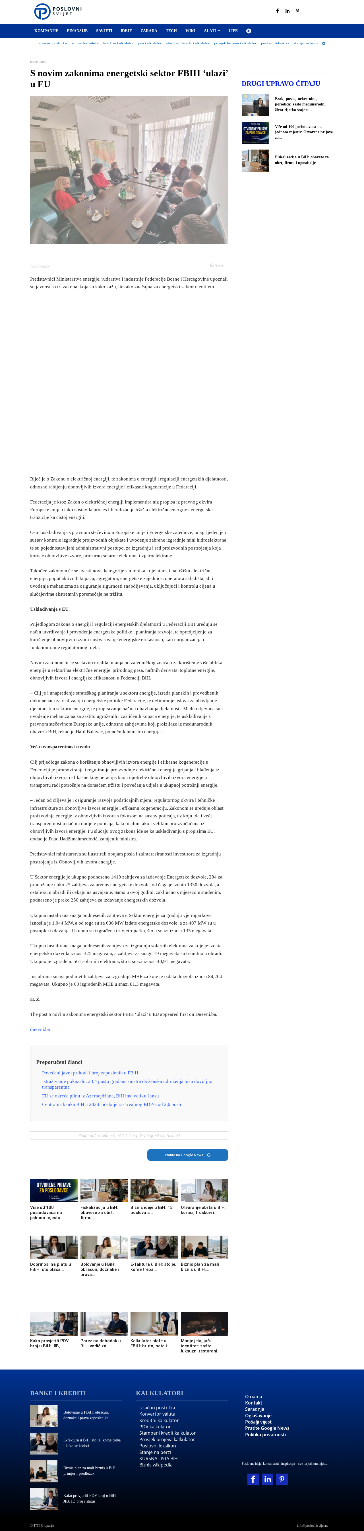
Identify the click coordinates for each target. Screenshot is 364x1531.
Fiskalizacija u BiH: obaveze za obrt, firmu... (99, 1212)
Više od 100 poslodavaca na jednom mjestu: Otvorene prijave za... (304, 132)
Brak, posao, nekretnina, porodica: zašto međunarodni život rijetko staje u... (300, 104)
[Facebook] (277, 11)
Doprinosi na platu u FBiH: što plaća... (50, 1267)
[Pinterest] (297, 11)
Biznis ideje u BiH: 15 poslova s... (152, 1210)
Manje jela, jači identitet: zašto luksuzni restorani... (201, 1346)
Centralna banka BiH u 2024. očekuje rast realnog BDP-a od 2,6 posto (112, 1104)
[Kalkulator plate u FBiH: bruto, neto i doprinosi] (154, 1323)
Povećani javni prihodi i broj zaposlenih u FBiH (90, 1073)
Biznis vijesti (38, 61)
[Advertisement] (129, 383)
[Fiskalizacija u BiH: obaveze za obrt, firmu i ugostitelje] (104, 1190)
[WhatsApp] (135, 252)
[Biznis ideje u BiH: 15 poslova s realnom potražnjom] (154, 1190)
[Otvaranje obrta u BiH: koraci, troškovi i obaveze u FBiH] (204, 1190)
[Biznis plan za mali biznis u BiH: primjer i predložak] (204, 1247)
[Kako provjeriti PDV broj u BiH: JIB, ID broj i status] (54, 1323)
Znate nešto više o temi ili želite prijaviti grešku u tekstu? (129, 1135)
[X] (109, 252)
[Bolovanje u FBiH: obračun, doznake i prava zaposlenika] (104, 1247)
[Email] (161, 252)
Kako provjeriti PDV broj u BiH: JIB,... (49, 1343)
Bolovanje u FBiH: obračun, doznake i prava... (99, 1269)
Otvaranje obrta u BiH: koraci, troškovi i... (203, 1210)
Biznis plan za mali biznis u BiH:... (200, 1267)
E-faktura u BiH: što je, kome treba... (153, 1267)
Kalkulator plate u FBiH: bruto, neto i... (150, 1343)
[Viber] (148, 252)
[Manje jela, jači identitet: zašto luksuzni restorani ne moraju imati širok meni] (204, 1323)
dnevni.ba (40, 1029)
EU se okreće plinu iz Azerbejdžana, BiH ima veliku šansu (100, 1096)
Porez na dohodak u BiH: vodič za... (100, 1343)
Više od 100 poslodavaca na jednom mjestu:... (47, 1212)
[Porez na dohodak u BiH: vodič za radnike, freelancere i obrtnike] (104, 1323)
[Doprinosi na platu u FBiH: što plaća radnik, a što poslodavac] (54, 1247)
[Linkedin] (287, 11)
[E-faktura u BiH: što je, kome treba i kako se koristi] (154, 1247)
